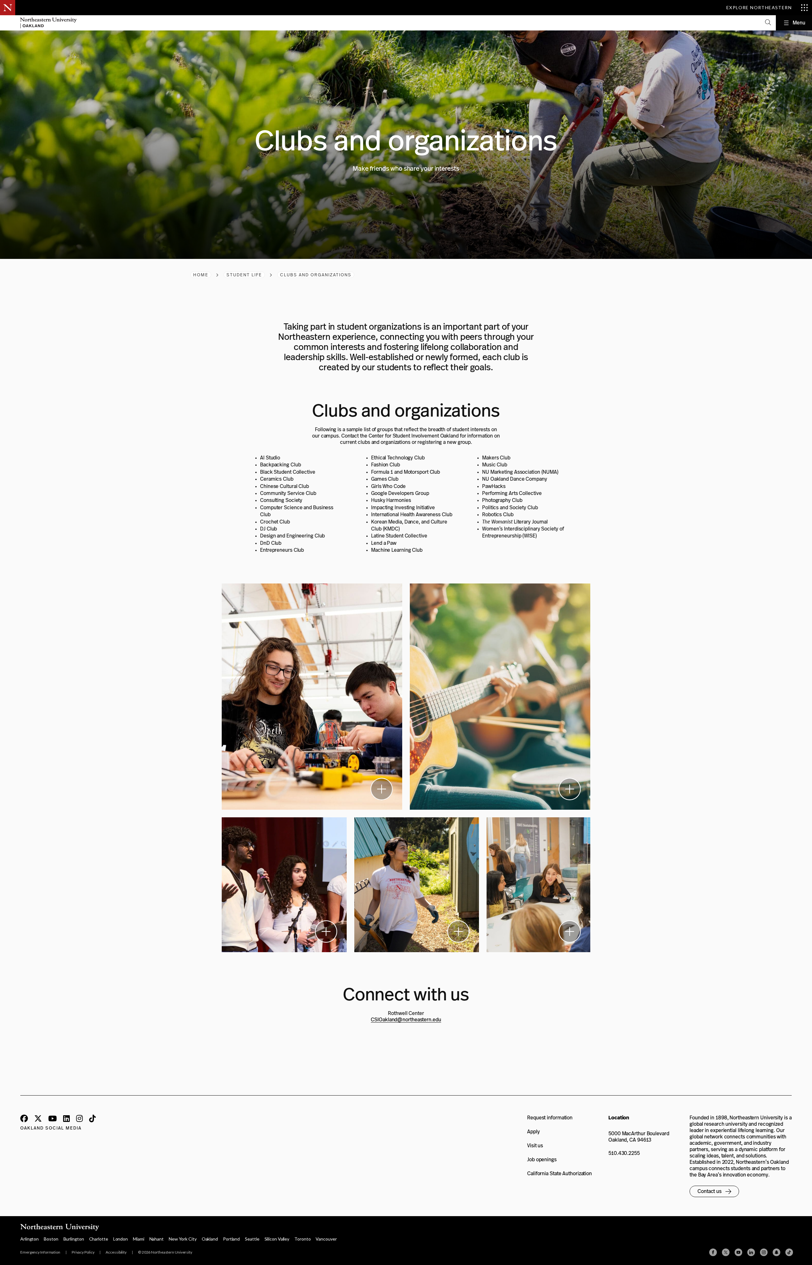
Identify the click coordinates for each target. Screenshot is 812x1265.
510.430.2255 (624, 1153)
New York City (183, 1239)
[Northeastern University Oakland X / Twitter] (38, 1119)
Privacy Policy (83, 1252)
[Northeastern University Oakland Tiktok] (92, 1119)
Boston (51, 1239)
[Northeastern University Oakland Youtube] (52, 1119)
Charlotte (98, 1239)
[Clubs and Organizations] (312, 696)
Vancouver (326, 1239)
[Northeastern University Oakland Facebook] (24, 1119)
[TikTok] (789, 1252)
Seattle (252, 1239)
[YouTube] (738, 1252)
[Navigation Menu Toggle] (794, 22)
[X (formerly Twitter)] (726, 1252)
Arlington (29, 1239)
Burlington (73, 1239)
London (120, 1239)
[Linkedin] (751, 1252)
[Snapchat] (776, 1252)
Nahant (156, 1239)
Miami (138, 1239)
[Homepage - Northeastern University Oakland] (48, 22)
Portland (231, 1239)
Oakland (210, 1239)
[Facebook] (713, 1252)
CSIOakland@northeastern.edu (406, 1019)
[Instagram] (764, 1252)
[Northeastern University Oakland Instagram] (79, 1119)
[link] (554, 1118)
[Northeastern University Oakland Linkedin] (66, 1119)
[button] (768, 23)
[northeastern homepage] (7, 22)
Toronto (302, 1239)
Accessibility (116, 1252)
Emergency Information (40, 1252)
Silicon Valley (277, 1239)
